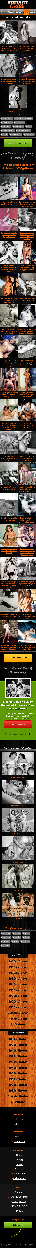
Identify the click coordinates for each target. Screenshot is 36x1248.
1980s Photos (18, 1090)
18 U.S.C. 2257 (19, 1206)
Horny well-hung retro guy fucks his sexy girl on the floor (27, 583)
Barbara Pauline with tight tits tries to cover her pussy (27, 48)
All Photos (18, 1102)
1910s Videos (18, 967)
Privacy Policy (19, 1201)
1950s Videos (18, 990)
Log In (32, 12)
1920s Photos (18, 1056)
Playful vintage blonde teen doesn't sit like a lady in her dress (9, 235)
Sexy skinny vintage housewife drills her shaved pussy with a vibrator (9, 426)
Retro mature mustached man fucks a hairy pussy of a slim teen (9, 268)
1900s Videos (18, 961)
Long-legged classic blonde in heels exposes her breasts (27, 395)
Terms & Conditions (19, 1196)
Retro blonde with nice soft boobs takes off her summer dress (9, 300)
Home (19, 1155)
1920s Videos (18, 973)
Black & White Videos (18, 806)
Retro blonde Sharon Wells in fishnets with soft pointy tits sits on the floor (27, 236)
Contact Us (19, 1141)
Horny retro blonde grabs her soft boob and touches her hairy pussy (27, 331)
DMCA (19, 1210)
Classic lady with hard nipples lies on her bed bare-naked (27, 647)
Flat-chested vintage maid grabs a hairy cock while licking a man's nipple (9, 584)
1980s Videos (18, 1007)
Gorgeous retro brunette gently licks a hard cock (8, 203)
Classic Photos (18, 1096)
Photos (11, 12)
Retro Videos (18, 1019)
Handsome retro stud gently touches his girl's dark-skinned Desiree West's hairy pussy (27, 552)
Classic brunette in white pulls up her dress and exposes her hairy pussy (9, 647)
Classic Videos (18, 1013)
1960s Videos (18, 996)
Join (27, 12)
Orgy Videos (18, 918)
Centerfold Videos (18, 890)
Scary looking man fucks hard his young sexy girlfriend (27, 425)
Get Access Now (18, 724)
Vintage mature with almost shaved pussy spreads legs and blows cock (9, 49)
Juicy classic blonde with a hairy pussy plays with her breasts (9, 81)
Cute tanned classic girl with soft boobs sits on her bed (9, 551)
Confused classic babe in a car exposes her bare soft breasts (27, 81)
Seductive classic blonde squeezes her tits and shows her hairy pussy (27, 489)
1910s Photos (18, 1050)
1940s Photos (18, 1067)
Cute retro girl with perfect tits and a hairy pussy (27, 616)
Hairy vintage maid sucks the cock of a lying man (27, 299)
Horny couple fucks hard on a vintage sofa (9, 488)
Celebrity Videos (18, 834)
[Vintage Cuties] (18, 7)
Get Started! (18, 1225)
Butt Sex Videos (18, 862)
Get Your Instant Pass (18, 658)
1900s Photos (18, 1045)
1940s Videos (18, 984)
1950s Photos (18, 1073)
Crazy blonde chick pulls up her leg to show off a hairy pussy (27, 458)
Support (19, 1192)
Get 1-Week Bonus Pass (18, 143)
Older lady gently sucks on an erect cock (9, 519)
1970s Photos (18, 1085)
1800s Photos (18, 1039)
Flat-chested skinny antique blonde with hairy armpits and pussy (27, 520)
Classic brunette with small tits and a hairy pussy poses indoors (27, 268)
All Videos (18, 1024)
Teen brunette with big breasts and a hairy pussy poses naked (27, 204)
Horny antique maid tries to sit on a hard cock (9, 615)
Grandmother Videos (18, 777)
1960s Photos (18, 1079)
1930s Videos (18, 978)
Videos (19, 1164)
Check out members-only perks (18, 734)
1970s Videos (18, 1001)
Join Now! (19, 1119)
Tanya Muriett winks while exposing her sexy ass (9, 458)
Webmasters (19, 1178)
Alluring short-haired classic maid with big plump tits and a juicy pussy (9, 363)
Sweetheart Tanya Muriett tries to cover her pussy (18, 112)
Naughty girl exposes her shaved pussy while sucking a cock (9, 395)
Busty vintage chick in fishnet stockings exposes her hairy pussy (27, 362)
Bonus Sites (19, 1173)
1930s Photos (18, 1062)
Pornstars (19, 12)
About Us (19, 1136)
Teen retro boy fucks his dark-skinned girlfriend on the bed (9, 331)
